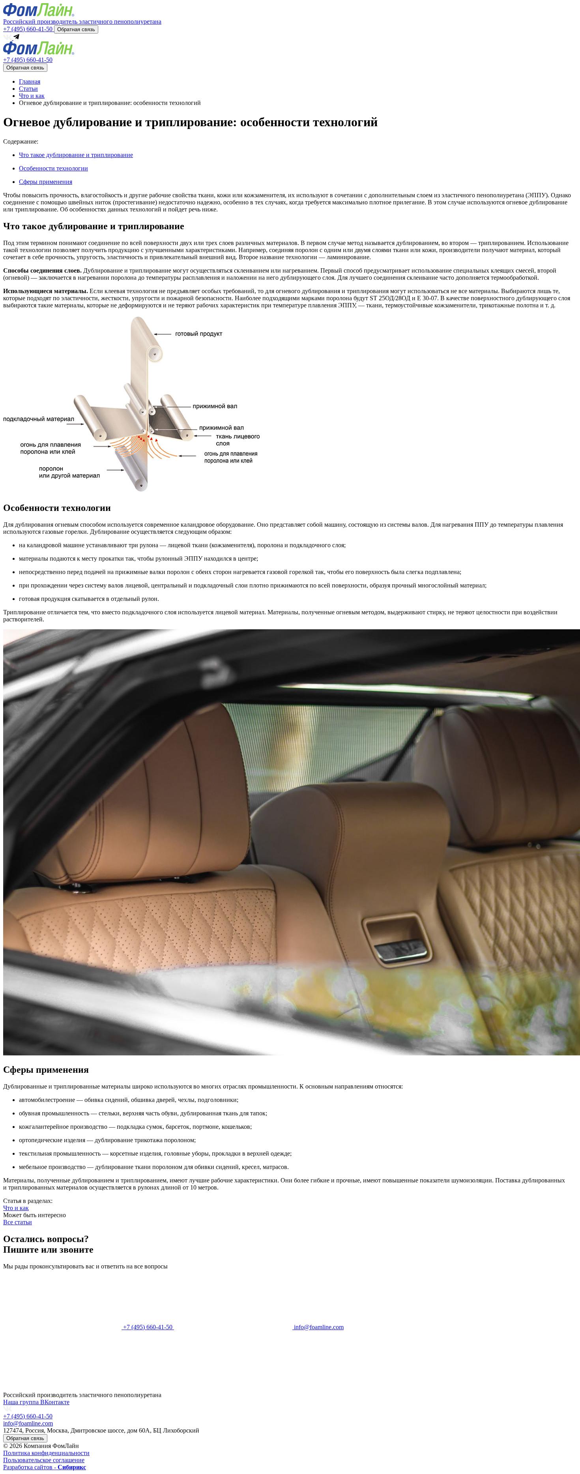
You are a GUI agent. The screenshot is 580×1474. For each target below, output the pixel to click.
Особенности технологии (53, 168)
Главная (29, 81)
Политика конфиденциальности (46, 1453)
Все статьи (17, 1222)
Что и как (32, 95)
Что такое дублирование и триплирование (76, 155)
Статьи (28, 88)
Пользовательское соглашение (43, 1460)
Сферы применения (45, 181)
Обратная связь (76, 29)
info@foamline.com (28, 1423)
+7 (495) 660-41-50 (28, 29)
